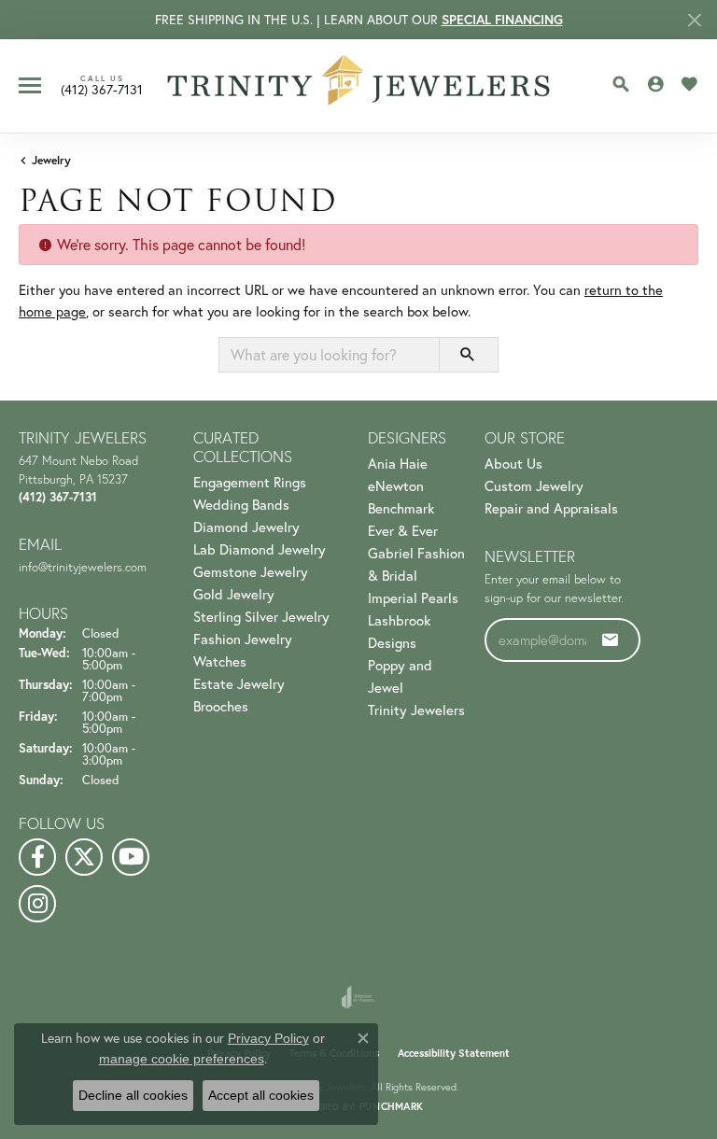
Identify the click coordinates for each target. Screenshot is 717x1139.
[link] (102, 85)
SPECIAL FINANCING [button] (502, 19)
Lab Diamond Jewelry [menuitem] (259, 549)
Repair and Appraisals (551, 508)
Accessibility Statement (454, 1053)
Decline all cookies (133, 1095)
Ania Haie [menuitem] (398, 463)
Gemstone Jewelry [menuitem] (250, 571)
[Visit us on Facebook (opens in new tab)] (37, 857)
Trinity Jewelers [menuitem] (416, 709)
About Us (513, 463)
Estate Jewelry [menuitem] (239, 683)
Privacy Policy (268, 1038)
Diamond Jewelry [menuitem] (246, 526)
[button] (621, 84)
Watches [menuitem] (219, 661)
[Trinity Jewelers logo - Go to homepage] (359, 86)
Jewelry (51, 160)
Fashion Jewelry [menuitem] (242, 638)
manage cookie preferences (181, 1058)
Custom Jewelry (534, 485)
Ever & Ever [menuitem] (403, 530)
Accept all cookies (261, 1095)
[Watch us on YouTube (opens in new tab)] (130, 857)
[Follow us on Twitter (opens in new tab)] (84, 857)
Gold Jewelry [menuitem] (233, 593)
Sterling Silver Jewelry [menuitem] (261, 616)
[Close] (694, 20)
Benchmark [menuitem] (401, 508)
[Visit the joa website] (358, 997)
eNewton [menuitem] (396, 485)
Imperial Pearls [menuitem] (413, 597)
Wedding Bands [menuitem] (241, 504)
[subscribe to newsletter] (610, 639)
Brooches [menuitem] (220, 705)
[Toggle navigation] (29, 85)
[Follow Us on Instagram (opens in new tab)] (37, 903)
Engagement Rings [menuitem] (249, 481)
